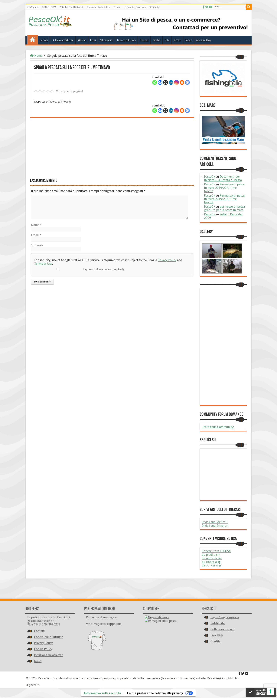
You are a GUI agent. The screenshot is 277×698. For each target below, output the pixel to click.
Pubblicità (217, 623)
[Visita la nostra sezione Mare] (223, 142)
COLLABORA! (49, 7)
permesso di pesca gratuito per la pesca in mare (224, 208)
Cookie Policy (43, 649)
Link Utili (216, 635)
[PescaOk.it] (50, 24)
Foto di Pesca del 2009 (223, 216)
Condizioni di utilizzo (48, 637)
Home (38, 55)
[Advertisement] (112, 148)
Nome (36, 225)
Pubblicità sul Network (71, 7)
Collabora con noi (222, 629)
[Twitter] (206, 7)
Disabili (157, 40)
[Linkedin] (171, 82)
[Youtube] (210, 7)
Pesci (93, 40)
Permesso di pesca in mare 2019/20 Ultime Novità (224, 188)
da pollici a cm (212, 558)
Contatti (154, 7)
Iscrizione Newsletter (98, 7)
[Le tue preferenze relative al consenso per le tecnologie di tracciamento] (270, 691)
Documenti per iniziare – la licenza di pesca (223, 178)
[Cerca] (249, 7)
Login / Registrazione (135, 7)
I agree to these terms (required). (104, 269)
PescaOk (209, 176)
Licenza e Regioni (126, 40)
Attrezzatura (106, 40)
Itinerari (144, 40)
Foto (167, 40)
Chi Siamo (32, 7)
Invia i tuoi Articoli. (215, 522)
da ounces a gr (211, 565)
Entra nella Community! (218, 427)
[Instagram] (176, 82)
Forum (188, 40)
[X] (165, 82)
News (117, 7)
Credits (215, 641)
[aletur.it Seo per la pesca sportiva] (180, 30)
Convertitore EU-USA (216, 551)
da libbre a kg (211, 562)
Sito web (37, 245)
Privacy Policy (167, 260)
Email (36, 235)
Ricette (177, 40)
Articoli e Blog (203, 40)
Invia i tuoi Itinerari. (215, 525)
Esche (83, 40)
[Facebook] (203, 7)
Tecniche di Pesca (64, 40)
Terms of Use (43, 264)
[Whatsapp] (154, 82)
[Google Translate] (187, 82)
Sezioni (44, 40)
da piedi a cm (211, 554)
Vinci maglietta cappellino (104, 624)
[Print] (182, 82)
